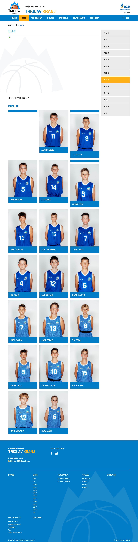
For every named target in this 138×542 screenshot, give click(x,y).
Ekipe (16, 25)
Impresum (122, 540)
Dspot (128, 540)
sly (114, 540)
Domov (10, 25)
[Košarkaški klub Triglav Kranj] (14, 7)
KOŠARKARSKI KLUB (40, 9)
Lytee (117, 540)
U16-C (22, 25)
